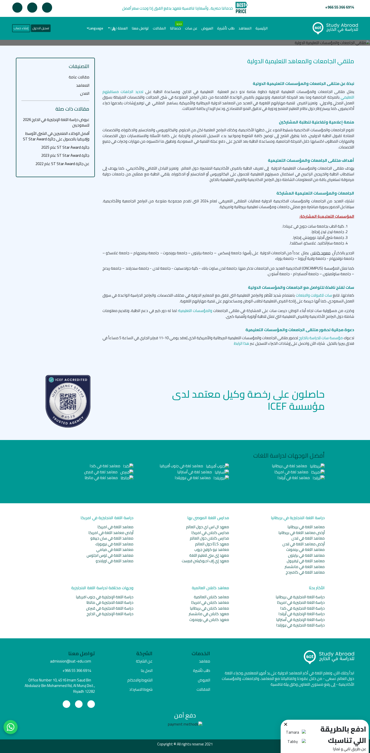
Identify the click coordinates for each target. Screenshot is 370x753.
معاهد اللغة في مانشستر (305, 566)
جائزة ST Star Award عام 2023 (65, 155)
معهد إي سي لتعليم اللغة (209, 555)
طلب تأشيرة (226, 28)
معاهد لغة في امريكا (291, 472)
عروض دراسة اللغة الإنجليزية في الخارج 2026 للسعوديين (56, 122)
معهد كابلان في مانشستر (209, 613)
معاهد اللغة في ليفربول (306, 560)
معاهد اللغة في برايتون (306, 555)
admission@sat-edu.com (70, 661)
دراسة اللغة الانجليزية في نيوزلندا (300, 625)
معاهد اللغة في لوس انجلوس (110, 555)
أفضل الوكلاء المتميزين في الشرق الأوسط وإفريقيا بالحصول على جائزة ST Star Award (56, 136)
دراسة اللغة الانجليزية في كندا (302, 608)
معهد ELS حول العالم (212, 544)
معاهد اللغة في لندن (308, 538)
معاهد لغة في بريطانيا (290, 465)
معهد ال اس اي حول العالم (207, 526)
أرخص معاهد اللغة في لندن (303, 544)
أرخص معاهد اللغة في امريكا (110, 532)
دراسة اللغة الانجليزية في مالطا (109, 602)
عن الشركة (144, 661)
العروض (207, 28)
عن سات (191, 28)
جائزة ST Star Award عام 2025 (65, 147)
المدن (84, 93)
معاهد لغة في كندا (105, 465)
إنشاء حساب (21, 28)
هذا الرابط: (241, 343)
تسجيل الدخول (40, 28)
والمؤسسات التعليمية (195, 310)
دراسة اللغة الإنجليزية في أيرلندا (301, 613)
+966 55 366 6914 (339, 7)
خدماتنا (175, 28)
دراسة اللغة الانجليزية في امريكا (301, 602)
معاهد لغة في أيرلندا (294, 477)
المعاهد (245, 28)
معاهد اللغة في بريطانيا (306, 526)
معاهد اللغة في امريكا (115, 526)
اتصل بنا (147, 670)
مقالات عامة (79, 77)
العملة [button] (119, 28)
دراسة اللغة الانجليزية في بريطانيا (300, 597)
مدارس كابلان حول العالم (209, 538)
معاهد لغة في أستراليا (195, 472)
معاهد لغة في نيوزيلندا (193, 477)
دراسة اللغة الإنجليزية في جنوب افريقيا (104, 597)
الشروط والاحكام (140, 680)
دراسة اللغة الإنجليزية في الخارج (110, 613)
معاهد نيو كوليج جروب (211, 549)
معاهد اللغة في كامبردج (305, 572)
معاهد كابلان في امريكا (210, 602)
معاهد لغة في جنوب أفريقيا (182, 465)
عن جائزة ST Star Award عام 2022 (62, 163)
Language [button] (96, 28)
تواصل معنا (140, 28)
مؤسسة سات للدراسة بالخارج (321, 337)
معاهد (204, 661)
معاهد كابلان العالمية (211, 597)
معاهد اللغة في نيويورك (114, 544)
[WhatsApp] (11, 727)
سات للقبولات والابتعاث (314, 295)
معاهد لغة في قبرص (101, 472)
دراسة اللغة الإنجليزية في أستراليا (300, 619)
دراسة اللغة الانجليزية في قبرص (109, 608)
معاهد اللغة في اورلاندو (114, 560)
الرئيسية (260, 28)
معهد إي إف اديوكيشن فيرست (205, 560)
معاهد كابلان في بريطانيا (209, 608)
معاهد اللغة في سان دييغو (111, 538)
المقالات (159, 28)
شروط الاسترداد (141, 689)
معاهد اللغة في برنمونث (305, 549)
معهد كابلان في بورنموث (209, 619)
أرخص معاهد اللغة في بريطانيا (301, 532)
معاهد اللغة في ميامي (114, 549)
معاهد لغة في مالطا (102, 477)
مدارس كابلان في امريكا (210, 532)
